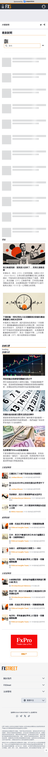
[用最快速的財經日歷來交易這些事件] (24, 400)
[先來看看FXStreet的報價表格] (24, 436)
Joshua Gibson (16, 477)
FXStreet (8, 5)
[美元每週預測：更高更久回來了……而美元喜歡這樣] (24, 253)
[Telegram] (21, 716)
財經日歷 (6, 346)
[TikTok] (28, 716)
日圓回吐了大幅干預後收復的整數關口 (25, 473)
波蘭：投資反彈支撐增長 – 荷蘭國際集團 (26, 524)
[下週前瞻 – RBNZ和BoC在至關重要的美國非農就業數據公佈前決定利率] (24, 303)
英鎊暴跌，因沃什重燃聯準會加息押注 (25, 494)
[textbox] (22, 46)
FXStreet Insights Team (19, 527)
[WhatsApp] (17, 716)
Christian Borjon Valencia (20, 498)
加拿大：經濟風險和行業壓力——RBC (25, 548)
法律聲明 (7, 691)
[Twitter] (25, 716)
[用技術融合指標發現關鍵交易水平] (24, 365)
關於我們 (7, 678)
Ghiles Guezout (17, 512)
